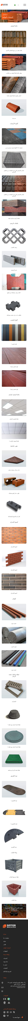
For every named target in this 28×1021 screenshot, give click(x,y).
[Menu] (24, 5)
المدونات (5, 958)
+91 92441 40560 (21, 987)
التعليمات (5, 968)
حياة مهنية (5, 961)
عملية (4, 941)
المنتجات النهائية (6, 948)
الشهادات (5, 951)
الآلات (4, 944)
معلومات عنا (6, 938)
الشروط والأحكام (7, 971)
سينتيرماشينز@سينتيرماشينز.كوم (17, 985)
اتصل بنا (5, 965)
